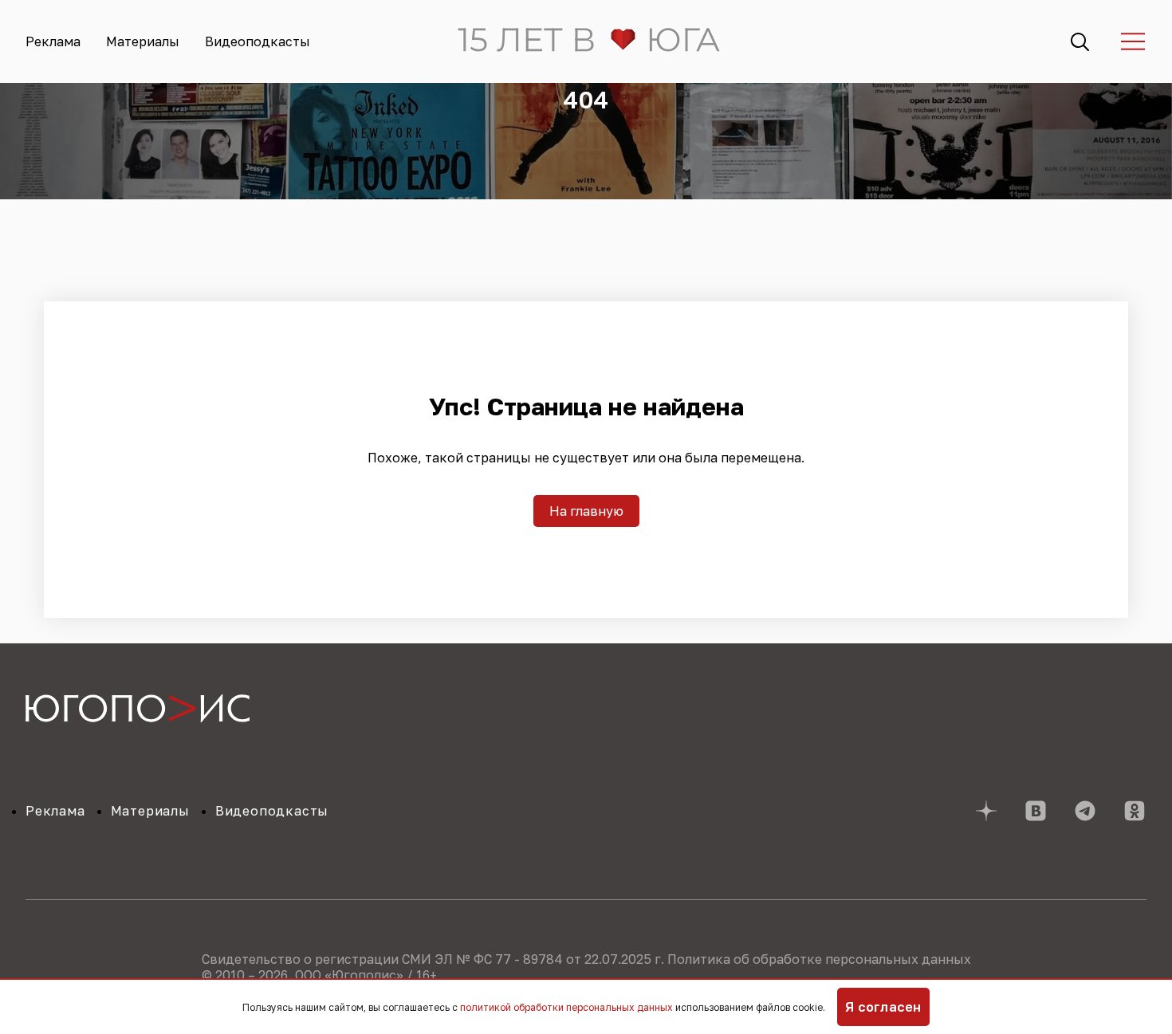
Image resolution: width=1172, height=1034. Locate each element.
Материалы (142, 41)
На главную (586, 511)
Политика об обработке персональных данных (819, 959)
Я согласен (883, 1007)
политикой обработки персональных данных (566, 1007)
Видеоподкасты (257, 41)
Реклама (53, 41)
